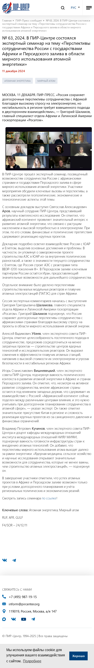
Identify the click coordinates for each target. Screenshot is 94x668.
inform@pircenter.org (24, 604)
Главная (7, 20)
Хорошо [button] (78, 656)
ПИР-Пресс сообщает (29, 20)
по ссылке (49, 498)
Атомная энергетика (17, 80)
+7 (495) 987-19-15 (23, 597)
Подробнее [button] (32, 661)
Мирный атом (46, 80)
